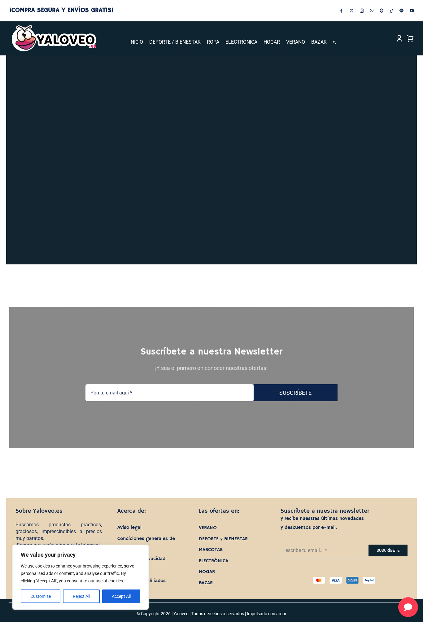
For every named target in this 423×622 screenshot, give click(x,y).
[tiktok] (391, 11)
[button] (334, 42)
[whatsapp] (371, 11)
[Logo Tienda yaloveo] (53, 27)
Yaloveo (181, 613)
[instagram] (362, 11)
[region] (80, 577)
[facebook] (341, 11)
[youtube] (412, 11)
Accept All (121, 596)
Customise (40, 596)
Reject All (81, 596)
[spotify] (401, 11)
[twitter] (352, 11)
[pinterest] (382, 11)
